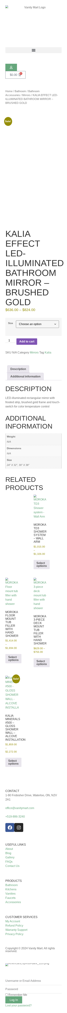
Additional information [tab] (25, 376)
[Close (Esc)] (55, 4)
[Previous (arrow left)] (6, 506)
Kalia (48, 352)
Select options (41, 564)
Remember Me (17, 994)
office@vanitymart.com (19, 808)
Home (9, 91)
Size (10, 323)
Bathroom (20, 91)
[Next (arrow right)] (60, 506)
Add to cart (26, 341)
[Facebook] (9, 827)
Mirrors (26, 95)
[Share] (47, 4)
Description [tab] (18, 369)
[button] (33, 50)
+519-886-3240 (15, 816)
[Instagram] (18, 827)
